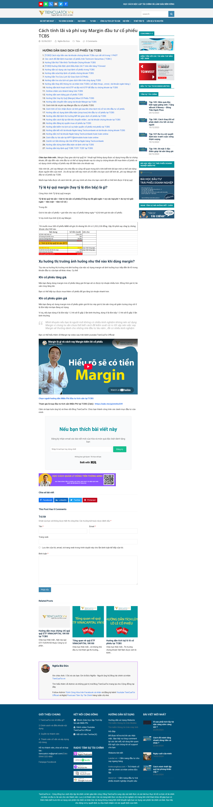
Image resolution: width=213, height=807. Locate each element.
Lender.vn (112, 758)
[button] (46, 500)
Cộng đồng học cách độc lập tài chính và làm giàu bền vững (77, 794)
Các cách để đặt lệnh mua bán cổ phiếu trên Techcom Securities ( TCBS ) (78, 59)
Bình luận (43, 553)
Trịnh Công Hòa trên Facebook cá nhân (83, 692)
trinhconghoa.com (116, 766)
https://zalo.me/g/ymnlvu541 (109, 404)
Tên (41, 526)
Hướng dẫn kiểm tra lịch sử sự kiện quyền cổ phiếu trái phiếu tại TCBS (78, 127)
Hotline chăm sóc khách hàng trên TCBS (64, 91)
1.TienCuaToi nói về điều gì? (51, 720)
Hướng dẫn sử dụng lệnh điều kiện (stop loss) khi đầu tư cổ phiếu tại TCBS (80, 112)
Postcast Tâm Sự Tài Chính (79, 695)
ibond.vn (112, 778)
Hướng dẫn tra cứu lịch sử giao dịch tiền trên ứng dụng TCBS (73, 80)
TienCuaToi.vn (58, 678)
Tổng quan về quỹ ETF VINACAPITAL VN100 (83, 642)
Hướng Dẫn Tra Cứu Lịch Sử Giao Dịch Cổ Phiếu (66, 77)
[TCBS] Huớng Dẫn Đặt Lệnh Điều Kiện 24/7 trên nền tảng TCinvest (75, 66)
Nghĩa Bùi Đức (64, 41)
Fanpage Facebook (47, 762)
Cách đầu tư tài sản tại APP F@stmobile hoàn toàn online (72, 137)
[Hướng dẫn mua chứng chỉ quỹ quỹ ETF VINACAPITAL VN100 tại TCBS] (54, 616)
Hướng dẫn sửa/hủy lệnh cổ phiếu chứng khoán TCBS (69, 73)
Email (92, 526)
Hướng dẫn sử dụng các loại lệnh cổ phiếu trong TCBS (69, 69)
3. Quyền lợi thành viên (49, 734)
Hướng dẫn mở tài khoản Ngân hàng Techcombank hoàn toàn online (77, 134)
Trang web (43, 537)
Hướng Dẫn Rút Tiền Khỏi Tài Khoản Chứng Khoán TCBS (70, 62)
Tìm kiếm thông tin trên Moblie (122, 723)
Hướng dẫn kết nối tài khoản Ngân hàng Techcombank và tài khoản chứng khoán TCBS (85, 130)
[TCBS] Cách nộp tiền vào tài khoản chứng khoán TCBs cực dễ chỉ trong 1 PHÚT (81, 55)
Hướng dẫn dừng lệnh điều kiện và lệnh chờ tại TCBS (70, 144)
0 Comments (91, 41)
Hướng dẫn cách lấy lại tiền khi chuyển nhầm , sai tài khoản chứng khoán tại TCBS (83, 119)
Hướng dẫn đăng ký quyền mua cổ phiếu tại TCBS (68, 123)
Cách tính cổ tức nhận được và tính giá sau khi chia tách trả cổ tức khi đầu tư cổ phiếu (85, 109)
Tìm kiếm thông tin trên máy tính (123, 727)
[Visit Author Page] (45, 668)
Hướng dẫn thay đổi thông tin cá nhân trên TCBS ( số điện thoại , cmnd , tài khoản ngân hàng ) (87, 84)
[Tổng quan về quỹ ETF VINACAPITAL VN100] (88, 621)
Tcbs (78, 41)
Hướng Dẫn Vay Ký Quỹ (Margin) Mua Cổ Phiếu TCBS (70, 98)
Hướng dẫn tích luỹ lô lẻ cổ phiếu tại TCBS (120, 642)
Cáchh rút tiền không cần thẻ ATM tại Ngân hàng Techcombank (75, 141)
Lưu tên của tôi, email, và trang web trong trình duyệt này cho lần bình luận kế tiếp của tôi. (83, 547)
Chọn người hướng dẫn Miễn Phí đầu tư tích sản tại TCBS (66, 398)
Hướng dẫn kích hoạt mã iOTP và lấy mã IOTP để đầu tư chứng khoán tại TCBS (82, 87)
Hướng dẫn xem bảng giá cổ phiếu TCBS (64, 94)
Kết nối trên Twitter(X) (87, 734)
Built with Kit (88, 462)
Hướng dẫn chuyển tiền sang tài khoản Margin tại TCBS (71, 102)
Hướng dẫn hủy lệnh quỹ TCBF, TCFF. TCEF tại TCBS (69, 148)
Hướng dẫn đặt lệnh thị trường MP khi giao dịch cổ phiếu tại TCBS (76, 116)
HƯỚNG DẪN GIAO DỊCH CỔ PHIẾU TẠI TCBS (72, 50)
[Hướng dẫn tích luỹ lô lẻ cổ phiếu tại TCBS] (122, 621)
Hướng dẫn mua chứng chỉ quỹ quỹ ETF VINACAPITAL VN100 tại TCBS (54, 633)
